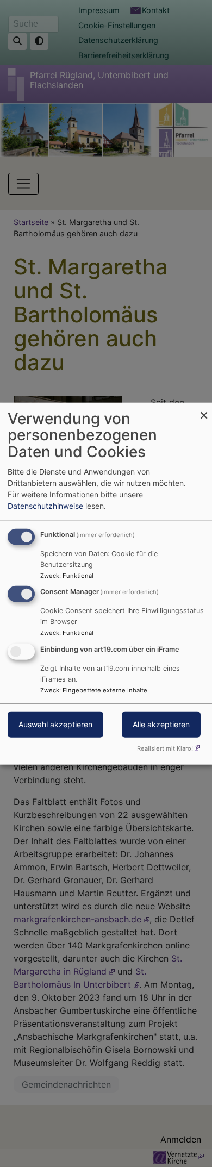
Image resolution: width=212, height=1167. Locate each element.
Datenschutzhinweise (45, 505)
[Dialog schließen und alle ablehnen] (204, 409)
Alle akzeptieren (161, 724)
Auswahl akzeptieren (55, 724)
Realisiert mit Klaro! (165, 748)
